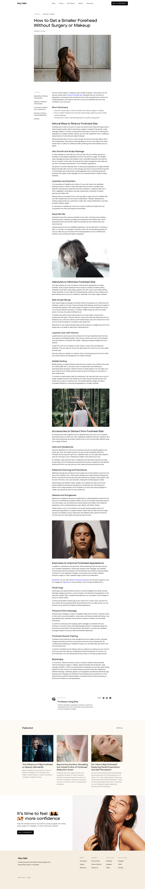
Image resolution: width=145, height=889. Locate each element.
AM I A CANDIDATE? (72, 451)
